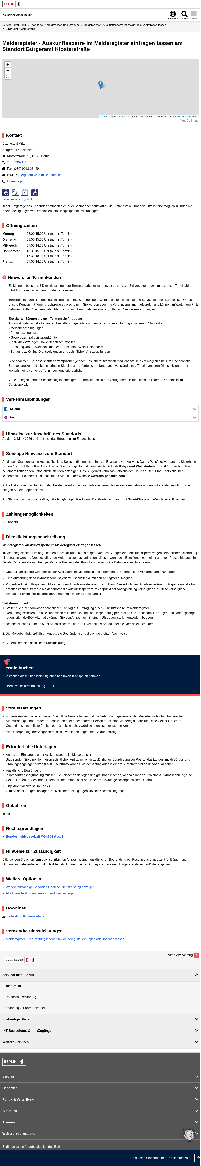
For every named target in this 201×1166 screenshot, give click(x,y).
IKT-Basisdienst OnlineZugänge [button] (26, 1031)
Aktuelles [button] (9, 1111)
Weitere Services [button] (15, 1042)
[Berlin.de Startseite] (12, 4)
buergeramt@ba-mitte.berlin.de (39, 175)
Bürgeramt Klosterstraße (20, 28)
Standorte (37, 24)
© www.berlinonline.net (185, 116)
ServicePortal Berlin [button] (18, 975)
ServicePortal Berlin (14, 24)
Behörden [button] (9, 1088)
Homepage (15, 181)
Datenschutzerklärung (20, 997)
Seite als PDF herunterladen (26, 916)
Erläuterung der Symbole (17, 199)
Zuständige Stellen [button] (16, 1019)
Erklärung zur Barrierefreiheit (25, 1008)
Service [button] (8, 1077)
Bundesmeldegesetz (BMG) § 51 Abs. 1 (34, 836)
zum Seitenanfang (180, 955)
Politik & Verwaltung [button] (18, 1099)
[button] (100, 85)
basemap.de (123, 116)
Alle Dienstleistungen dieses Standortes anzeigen (40, 893)
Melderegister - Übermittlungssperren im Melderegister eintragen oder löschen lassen (65, 939)
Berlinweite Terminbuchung (26, 686)
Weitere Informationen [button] (19, 1134)
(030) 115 (20, 162)
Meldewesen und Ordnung (63, 24)
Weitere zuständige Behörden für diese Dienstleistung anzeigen (50, 887)
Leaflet (103, 116)
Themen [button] (8, 1122)
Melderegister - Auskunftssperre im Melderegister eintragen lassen (125, 24)
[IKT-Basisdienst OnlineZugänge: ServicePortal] (20, 960)
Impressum (13, 986)
